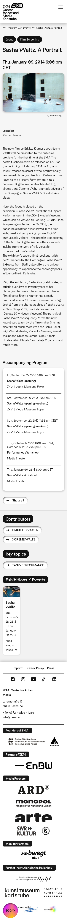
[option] (13, 620)
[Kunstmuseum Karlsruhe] (22, 892)
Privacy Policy (34, 668)
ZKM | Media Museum (21, 386)
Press (50, 668)
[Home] (16, 11)
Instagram (23, 679)
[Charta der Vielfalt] (24, 909)
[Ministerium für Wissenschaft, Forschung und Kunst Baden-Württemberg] (26, 741)
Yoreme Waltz (23, 539)
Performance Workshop (23, 452)
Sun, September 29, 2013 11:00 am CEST (32, 420)
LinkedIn (54, 679)
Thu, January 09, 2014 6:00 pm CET (30, 469)
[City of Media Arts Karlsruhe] (50, 909)
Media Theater (12, 135)
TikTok (44, 679)
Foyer (40, 386)
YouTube (33, 679)
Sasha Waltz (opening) (21, 380)
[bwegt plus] (33, 855)
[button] (33, 92)
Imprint (18, 668)
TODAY (10, 910)
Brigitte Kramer (25, 530)
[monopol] (33, 803)
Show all (18, 500)
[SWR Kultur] (26, 831)
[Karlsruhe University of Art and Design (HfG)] (33, 879)
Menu (60, 7)
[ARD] (33, 789)
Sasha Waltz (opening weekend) (27, 403)
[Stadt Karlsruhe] (54, 741)
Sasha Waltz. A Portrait (22, 475)
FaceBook (12, 679)
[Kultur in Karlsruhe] (45, 831)
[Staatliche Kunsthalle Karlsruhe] (53, 892)
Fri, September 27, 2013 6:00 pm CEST (31, 375)
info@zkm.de (11, 717)
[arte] (33, 817)
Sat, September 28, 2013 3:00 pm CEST (32, 397)
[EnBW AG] (33, 765)
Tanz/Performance (28, 565)
